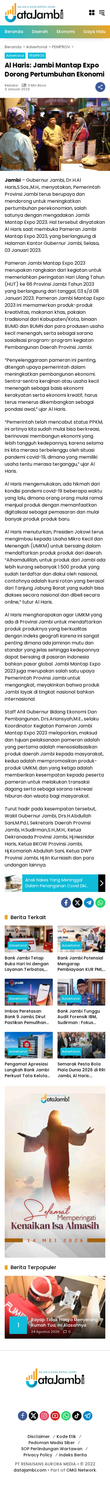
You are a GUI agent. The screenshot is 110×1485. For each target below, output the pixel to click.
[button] (101, 12)
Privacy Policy (37, 1455)
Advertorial (15, 55)
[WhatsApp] (100, 903)
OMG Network (81, 1470)
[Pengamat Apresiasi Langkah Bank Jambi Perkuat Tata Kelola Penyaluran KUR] (29, 1045)
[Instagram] (44, 1415)
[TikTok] (77, 1415)
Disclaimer (39, 1436)
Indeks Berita (73, 1455)
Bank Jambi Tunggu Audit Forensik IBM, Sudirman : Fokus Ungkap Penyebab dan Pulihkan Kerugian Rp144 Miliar (81, 1017)
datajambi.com (29, 1470)
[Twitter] (77, 903)
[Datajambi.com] (34, 12)
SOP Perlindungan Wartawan (51, 1449)
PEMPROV (36, 55)
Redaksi (11, 85)
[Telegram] (89, 903)
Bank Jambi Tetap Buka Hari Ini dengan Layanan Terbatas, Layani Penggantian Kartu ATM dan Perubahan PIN (27, 964)
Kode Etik (66, 1436)
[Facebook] (66, 903)
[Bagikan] (100, 87)
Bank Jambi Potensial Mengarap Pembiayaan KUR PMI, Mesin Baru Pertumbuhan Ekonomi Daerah (80, 964)
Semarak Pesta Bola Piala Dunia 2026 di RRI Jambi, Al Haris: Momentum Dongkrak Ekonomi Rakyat (81, 1070)
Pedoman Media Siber (51, 1443)
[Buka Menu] (91, 12)
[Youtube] (55, 1415)
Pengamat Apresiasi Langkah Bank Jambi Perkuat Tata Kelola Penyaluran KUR (27, 1070)
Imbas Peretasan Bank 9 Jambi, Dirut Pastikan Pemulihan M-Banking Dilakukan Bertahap (27, 1017)
